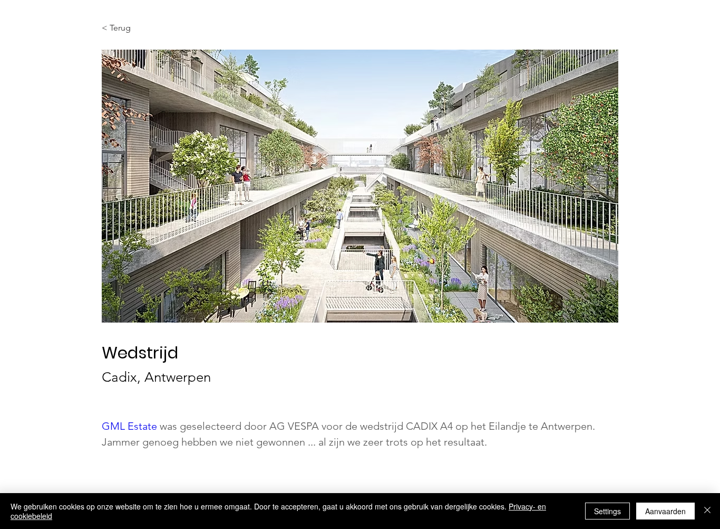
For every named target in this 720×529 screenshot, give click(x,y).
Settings (607, 511)
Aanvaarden (665, 511)
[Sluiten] (707, 511)
